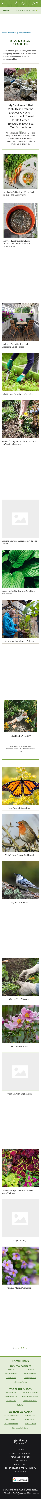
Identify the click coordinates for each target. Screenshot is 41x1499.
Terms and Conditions (20, 1457)
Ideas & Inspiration (9, 33)
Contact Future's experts (20, 1453)
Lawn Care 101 (30, 1419)
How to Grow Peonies (30, 1401)
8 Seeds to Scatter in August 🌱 (27, 10)
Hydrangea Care (11, 1392)
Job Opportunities (30, 1378)
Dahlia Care (20, 1405)
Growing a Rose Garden (30, 1396)
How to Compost (30, 1424)
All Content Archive (20, 1382)
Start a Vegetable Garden (20, 1428)
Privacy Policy (20, 1461)
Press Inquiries (11, 1378)
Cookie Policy (20, 1464)
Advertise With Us (30, 1373)
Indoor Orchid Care (11, 1396)
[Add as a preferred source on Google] (20, 1479)
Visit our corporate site (20, 1491)
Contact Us (30, 1369)
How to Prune (10, 1419)
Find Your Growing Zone (11, 1415)
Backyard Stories (25, 33)
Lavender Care (11, 1401)
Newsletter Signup (11, 1373)
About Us (11, 1369)
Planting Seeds (30, 1415)
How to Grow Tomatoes (30, 1392)
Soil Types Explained (11, 1424)
